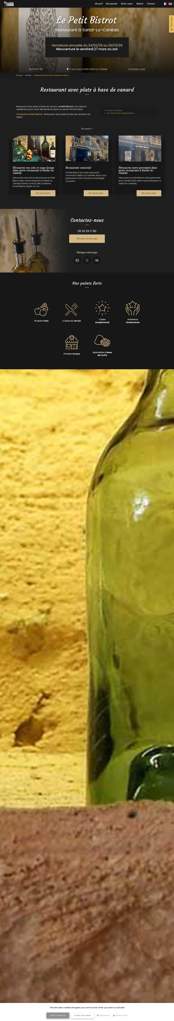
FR (165, 4)
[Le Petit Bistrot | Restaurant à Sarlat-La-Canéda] (9, 3)
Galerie (139, 3)
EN (170, 4)
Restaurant (111, 3)
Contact (151, 3)
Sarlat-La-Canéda (114, 110)
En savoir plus (43, 193)
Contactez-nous (136, 69)
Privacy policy (121, 1015)
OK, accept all (58, 1015)
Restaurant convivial (78, 167)
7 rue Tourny (88, 69)
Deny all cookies (83, 1015)
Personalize (104, 1015)
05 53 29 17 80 (36, 69)
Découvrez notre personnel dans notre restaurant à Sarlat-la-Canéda (138, 170)
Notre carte (127, 3)
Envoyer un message (87, 238)
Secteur (28, 75)
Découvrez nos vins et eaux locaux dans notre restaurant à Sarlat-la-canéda (34, 170)
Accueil (98, 3)
